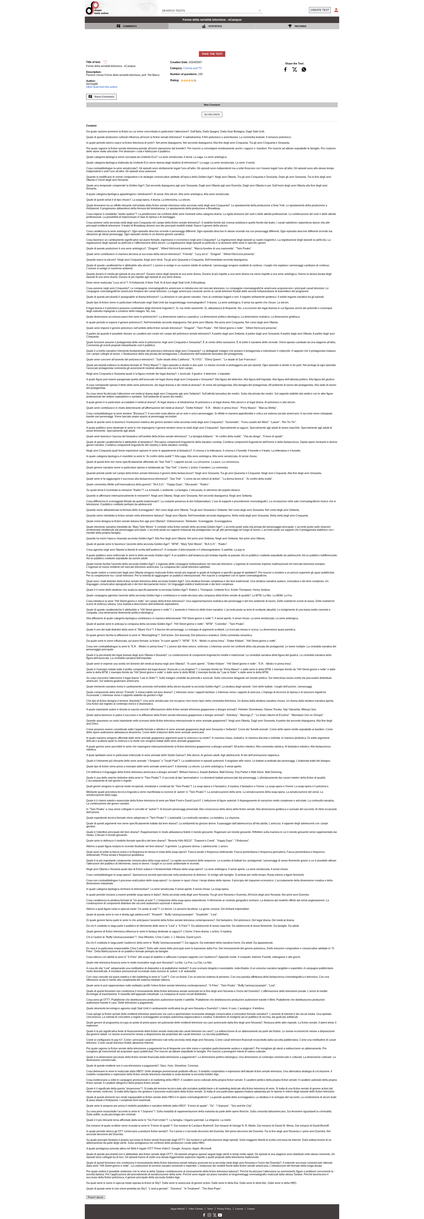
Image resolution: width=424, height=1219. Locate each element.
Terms (210, 1209)
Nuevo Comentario (104, 96)
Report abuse (96, 1197)
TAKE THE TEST (212, 54)
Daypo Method (178, 1209)
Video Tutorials (196, 1209)
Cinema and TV (192, 68)
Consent (239, 1209)
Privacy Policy (224, 1209)
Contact (251, 1209)
